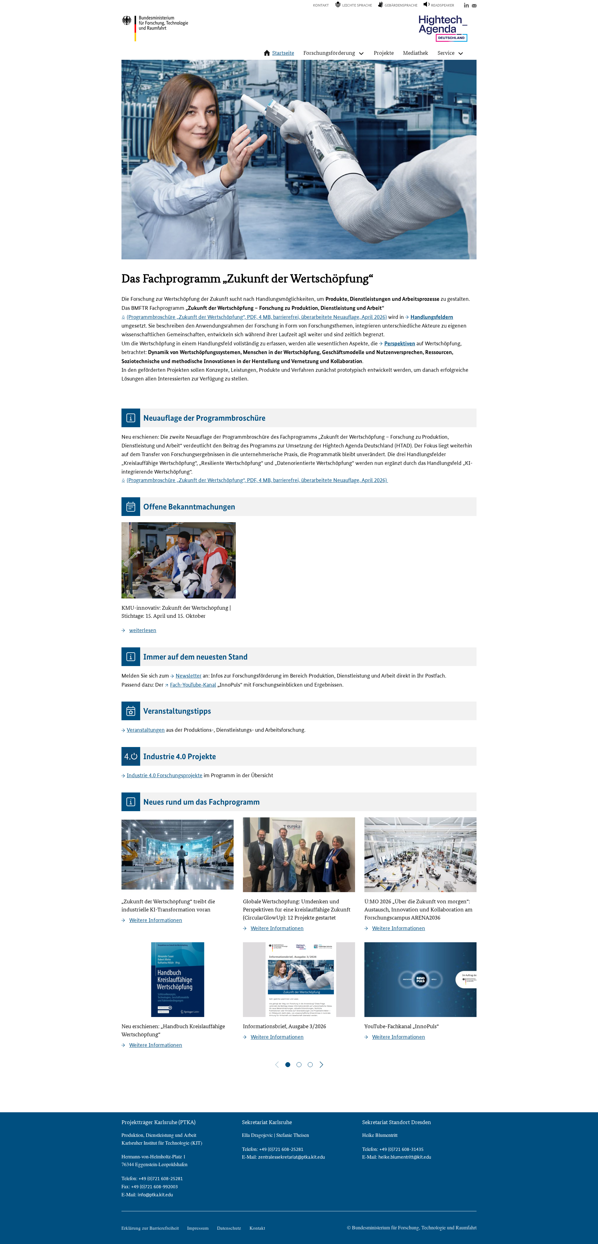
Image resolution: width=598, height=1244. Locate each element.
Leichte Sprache (357, 5)
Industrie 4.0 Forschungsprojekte (164, 775)
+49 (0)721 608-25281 (161, 1178)
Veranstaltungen (146, 730)
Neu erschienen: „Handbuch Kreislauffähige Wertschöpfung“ (173, 1030)
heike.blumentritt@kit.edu (404, 1157)
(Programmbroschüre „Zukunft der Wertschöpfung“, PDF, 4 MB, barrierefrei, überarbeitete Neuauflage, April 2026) (257, 317)
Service (446, 53)
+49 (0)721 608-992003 (154, 1186)
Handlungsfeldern (432, 317)
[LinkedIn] (466, 5)
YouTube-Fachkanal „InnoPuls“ (401, 1026)
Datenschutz (229, 1228)
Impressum (198, 1228)
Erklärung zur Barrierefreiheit (150, 1228)
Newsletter (189, 676)
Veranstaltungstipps (177, 711)
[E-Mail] (474, 5)
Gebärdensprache (401, 5)
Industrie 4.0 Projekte (179, 756)
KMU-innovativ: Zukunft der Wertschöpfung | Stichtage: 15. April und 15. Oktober (176, 611)
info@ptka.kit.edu (155, 1194)
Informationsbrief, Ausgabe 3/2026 (284, 1026)
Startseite (283, 53)
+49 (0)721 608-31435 (401, 1149)
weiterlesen (142, 630)
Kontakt (321, 5)
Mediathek (415, 53)
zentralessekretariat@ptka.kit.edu (291, 1157)
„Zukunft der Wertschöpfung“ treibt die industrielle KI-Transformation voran (168, 905)
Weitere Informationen (155, 920)
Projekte (384, 53)
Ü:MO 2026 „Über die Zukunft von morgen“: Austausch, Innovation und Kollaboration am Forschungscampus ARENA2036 (418, 909)
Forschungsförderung (329, 53)
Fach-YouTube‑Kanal (193, 685)
